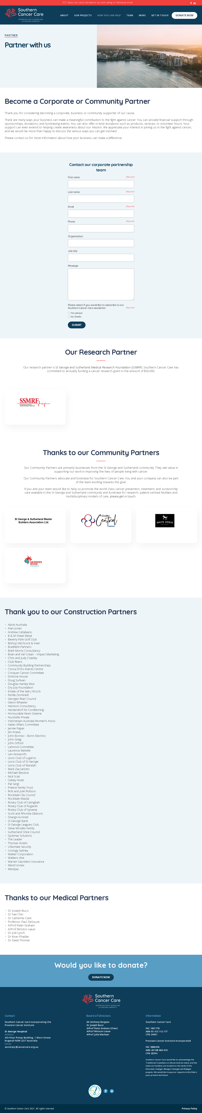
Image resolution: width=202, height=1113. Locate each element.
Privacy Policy (189, 1108)
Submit (77, 325)
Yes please (77, 312)
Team (129, 15)
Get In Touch (160, 15)
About (64, 15)
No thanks (76, 316)
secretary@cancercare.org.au (21, 1046)
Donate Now (184, 15)
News (142, 15)
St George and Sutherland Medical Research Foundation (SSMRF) (99, 367)
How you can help (109, 15)
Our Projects (83, 15)
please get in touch (122, 496)
